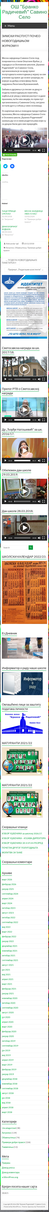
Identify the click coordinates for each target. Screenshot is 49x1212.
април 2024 (7, 898)
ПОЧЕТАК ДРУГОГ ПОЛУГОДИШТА (20, 847)
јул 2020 (6, 1017)
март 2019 (7, 1064)
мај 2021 (6, 974)
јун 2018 (6, 1098)
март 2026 (7, 879)
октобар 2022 (8, 917)
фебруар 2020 (9, 1031)
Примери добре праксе (13, 1142)
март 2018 (7, 1112)
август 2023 (8, 912)
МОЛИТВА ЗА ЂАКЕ (12, 852)
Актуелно (10, 247)
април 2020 (7, 1022)
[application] (24, 140)
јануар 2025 (8, 889)
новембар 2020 (9, 998)
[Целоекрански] (43, 150)
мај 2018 (6, 1102)
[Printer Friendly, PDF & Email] (9, 154)
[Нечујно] (39, 150)
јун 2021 (6, 969)
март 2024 (7, 903)
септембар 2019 (10, 1045)
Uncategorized (9, 1128)
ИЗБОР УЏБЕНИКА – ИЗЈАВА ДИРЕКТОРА (24, 838)
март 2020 (7, 1026)
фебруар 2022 (9, 936)
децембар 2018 (9, 1079)
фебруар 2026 (9, 884)
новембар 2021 (9, 950)
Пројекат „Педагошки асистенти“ (26, 269)
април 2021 (7, 979)
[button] (24, 140)
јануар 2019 (8, 1074)
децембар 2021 (9, 946)
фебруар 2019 (9, 1069)
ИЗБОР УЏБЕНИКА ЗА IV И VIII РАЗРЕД (22, 843)
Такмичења (7, 1147)
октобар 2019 (8, 1041)
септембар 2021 (10, 960)
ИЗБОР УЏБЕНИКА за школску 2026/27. (22, 833)
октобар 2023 (8, 908)
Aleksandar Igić (12, 243)
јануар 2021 (8, 993)
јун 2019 (6, 1050)
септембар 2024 (10, 893)
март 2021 (7, 984)
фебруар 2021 (9, 988)
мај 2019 (6, 1055)
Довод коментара (10, 1172)
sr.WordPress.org (10, 1177)
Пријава (6, 1163)
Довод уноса (8, 1167)
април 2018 (7, 1107)
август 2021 (8, 965)
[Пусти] (5, 150)
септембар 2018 (10, 1088)
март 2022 (7, 931)
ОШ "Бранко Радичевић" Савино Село (24, 12)
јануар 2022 (8, 941)
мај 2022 (6, 927)
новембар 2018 (9, 1083)
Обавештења (21, 247)
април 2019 (7, 1060)
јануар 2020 (8, 1036)
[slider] (22, 150)
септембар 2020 (10, 1007)
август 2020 (8, 1012)
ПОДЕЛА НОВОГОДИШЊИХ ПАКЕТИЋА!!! (19, 261)
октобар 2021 (8, 955)
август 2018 (8, 1093)
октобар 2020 (8, 1003)
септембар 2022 (10, 922)
